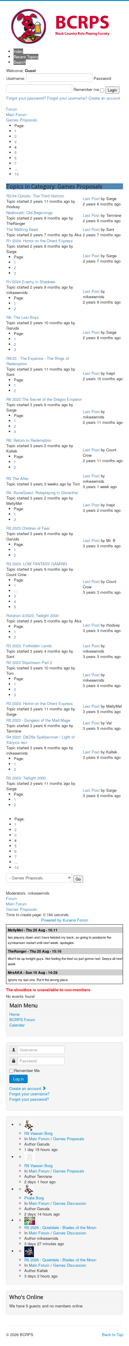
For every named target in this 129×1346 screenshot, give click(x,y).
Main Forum (16, 114)
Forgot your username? (67, 98)
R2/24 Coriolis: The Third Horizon (35, 196)
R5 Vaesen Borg (38, 1133)
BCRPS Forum (22, 1019)
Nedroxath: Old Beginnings (29, 212)
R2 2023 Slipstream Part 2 (29, 662)
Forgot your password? (26, 98)
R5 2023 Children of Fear (28, 528)
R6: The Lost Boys (22, 317)
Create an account (104, 98)
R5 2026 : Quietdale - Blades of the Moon (60, 1227)
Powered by (51, 920)
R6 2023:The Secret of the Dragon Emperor (44, 399)
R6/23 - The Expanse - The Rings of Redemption (37, 360)
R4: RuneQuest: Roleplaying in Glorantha (42, 492)
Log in (18, 1079)
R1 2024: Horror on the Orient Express (39, 240)
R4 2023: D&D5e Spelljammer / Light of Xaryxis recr (40, 739)
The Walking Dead (22, 229)
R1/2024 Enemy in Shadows (31, 281)
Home (14, 1014)
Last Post (91, 198)
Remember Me (27, 1070)
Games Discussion (69, 1203)
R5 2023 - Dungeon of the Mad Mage (38, 720)
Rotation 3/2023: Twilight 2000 (32, 615)
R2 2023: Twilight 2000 (26, 778)
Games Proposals (21, 120)
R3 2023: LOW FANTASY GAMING (36, 564)
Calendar (17, 1025)
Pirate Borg (34, 1198)
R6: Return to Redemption (28, 440)
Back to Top (112, 1334)
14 (16, 174)
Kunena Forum (75, 920)
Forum (11, 109)
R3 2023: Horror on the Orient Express (39, 703)
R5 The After (17, 478)
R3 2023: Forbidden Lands (29, 645)
